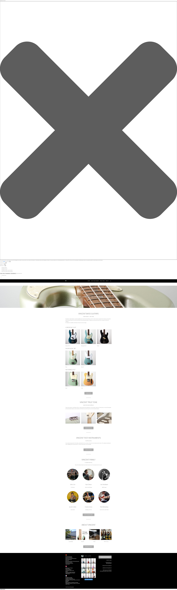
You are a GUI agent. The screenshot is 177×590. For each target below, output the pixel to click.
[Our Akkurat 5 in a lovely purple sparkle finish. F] (88, 575)
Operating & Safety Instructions (70, 572)
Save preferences (13, 273)
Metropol (82, 345)
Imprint (66, 571)
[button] (88, 130)
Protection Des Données (69, 578)
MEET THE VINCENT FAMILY (88, 514)
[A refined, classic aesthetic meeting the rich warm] (88, 565)
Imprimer (66, 581)
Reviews (82, 541)
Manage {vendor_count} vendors (7, 270)
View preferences (7, 273)
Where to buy (106, 541)
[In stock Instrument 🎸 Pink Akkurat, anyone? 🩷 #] (93, 575)
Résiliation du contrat (68, 577)
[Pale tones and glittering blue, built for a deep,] (83, 565)
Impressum (67, 560)
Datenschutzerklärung (68, 557)
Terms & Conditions (68, 569)
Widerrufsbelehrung (68, 559)
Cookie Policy (4, 275)
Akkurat (66, 345)
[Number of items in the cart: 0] (111, 281)
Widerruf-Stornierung (68, 556)
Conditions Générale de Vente (70, 579)
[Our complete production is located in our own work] (93, 570)
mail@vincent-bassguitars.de (107, 567)
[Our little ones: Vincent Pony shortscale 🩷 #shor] (88, 570)
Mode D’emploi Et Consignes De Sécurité (71, 582)
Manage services (4, 268)
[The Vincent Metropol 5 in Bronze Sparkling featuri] (93, 560)
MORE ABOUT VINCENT (88, 546)
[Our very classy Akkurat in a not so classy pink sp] (93, 565)
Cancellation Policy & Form (69, 570)
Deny (4, 273)
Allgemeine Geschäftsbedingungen (70, 558)
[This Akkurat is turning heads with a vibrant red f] (88, 560)
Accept (1, 273)
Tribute (98, 345)
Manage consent (2, 589)
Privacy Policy (67, 568)
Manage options (4, 267)
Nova (66, 388)
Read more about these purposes (7, 271)
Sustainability (71, 541)
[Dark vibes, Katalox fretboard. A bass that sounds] (83, 575)
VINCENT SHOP (88, 393)
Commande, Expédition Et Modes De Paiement (72, 583)
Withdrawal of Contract (105, 557)
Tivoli (82, 388)
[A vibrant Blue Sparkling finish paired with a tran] (83, 560)
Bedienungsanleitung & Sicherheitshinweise (72, 561)
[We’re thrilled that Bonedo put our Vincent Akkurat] (83, 570)
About (94, 541)
